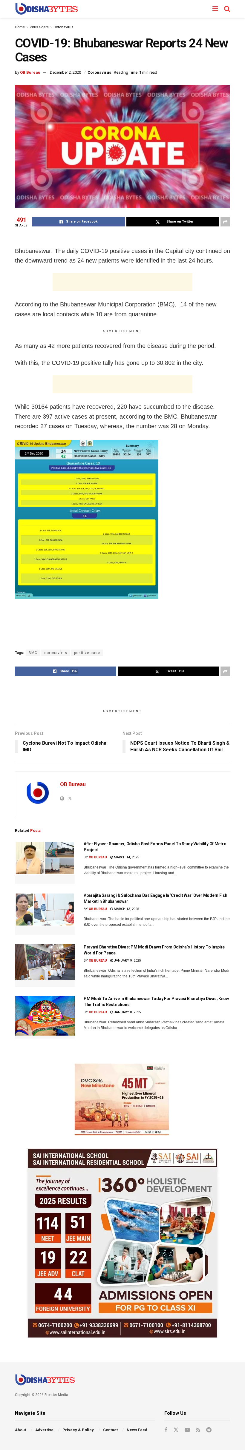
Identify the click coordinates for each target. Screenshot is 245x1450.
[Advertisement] (122, 282)
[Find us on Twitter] (176, 1430)
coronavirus (55, 653)
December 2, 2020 (65, 72)
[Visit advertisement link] (122, 1099)
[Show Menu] (215, 9)
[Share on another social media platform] (225, 221)
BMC (33, 653)
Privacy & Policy (78, 1430)
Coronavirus (63, 27)
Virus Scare (39, 27)
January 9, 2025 (127, 960)
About (20, 1430)
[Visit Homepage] (46, 9)
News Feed (137, 1430)
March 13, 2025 (126, 909)
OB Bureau (30, 72)
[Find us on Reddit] (209, 1430)
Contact (110, 1430)
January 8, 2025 (127, 1012)
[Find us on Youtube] (187, 1430)
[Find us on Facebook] (165, 1430)
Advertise (44, 1430)
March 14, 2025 (126, 857)
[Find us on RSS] (198, 1430)
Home (20, 27)
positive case (87, 653)
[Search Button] (227, 9)
